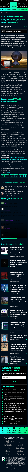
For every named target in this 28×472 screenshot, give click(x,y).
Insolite (18, 9)
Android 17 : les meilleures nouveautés (13, 396)
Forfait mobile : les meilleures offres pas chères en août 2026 (13, 419)
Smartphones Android (14, 256)
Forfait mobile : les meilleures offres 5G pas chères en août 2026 (14, 415)
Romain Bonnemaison (6, 26)
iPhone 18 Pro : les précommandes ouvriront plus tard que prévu (17, 359)
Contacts (23, 436)
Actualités (13, 6)
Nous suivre (25, 175)
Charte (5, 438)
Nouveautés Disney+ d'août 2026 (12, 407)
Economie (14, 9)
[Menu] (1, 1)
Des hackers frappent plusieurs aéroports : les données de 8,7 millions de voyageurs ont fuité (18, 275)
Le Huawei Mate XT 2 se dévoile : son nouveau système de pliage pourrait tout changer (18, 250)
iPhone (11, 363)
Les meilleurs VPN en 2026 (10, 424)
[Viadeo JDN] (7, 454)
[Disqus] (14, 219)
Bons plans (12, 353)
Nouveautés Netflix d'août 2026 (11, 405)
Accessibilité (10, 438)
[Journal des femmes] (7, 445)
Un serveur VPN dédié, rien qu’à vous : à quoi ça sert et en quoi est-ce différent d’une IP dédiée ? (18, 288)
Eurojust (7, 172)
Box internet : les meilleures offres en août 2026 (14, 412)
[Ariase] (20, 454)
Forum (19, 6)
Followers (8, 431)
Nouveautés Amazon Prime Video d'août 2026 (15, 409)
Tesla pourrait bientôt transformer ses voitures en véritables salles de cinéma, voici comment (18, 313)
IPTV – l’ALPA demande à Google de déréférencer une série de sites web (14, 158)
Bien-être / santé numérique (16, 331)
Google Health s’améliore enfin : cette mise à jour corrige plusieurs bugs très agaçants (18, 325)
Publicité (5, 437)
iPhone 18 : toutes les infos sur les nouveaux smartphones (14, 398)
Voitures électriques (14, 319)
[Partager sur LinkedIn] (12, 175)
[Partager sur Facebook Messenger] (16, 175)
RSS (25, 431)
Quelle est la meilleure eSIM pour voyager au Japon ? (18, 336)
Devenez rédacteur (17, 436)
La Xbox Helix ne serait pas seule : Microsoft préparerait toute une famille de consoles (18, 263)
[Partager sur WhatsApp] (21, 175)
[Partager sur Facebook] (7, 175)
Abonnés (14, 431)
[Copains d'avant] (20, 451)
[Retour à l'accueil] (14, 1)
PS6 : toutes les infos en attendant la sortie (14, 403)
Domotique (9, 9)
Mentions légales (11, 437)
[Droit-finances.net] (7, 451)
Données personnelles (20, 437)
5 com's (23, 27)
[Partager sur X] (3, 175)
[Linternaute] (20, 448)
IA (8, 6)
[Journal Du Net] (7, 448)
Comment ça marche (14, 294)
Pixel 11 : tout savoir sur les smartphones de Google (14, 393)
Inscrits (20, 431)
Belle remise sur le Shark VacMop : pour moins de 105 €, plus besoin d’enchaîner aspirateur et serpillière (18, 347)
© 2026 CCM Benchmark (19, 438)
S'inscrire (14, 381)
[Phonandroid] (3, 459)
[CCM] (20, 445)
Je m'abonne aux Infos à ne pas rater (14, 31)
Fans (2, 431)
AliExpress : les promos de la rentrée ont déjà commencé (14, 390)
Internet (22, 9)
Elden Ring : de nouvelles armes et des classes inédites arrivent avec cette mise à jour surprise (18, 300)
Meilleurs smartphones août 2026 (12, 422)
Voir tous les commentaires (9, 240)
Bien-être (24, 6)
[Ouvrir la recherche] (26, 1)
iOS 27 (5, 401)
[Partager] (26, 26)
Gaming (11, 269)
